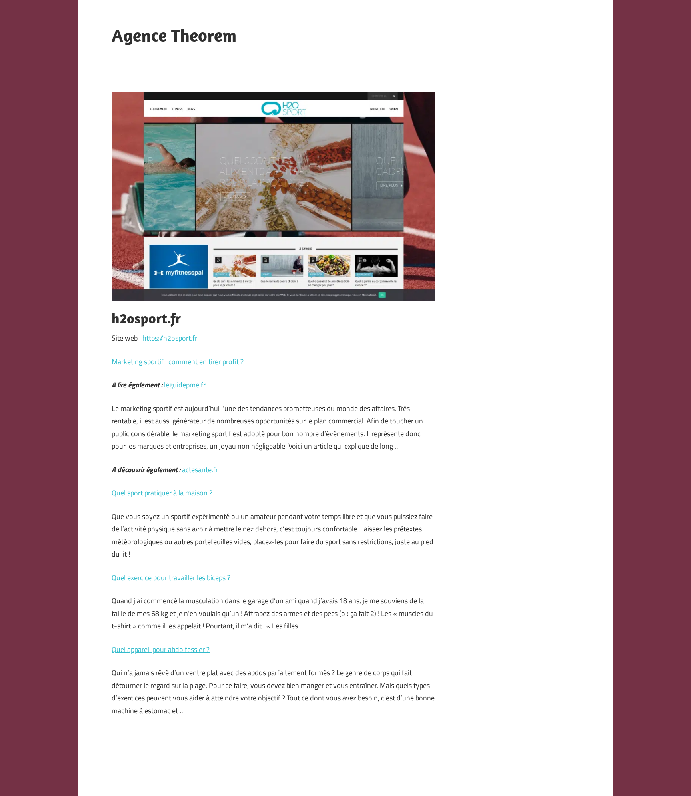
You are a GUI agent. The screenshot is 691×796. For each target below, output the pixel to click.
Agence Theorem (174, 35)
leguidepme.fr (185, 384)
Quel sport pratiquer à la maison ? (162, 492)
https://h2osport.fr (169, 338)
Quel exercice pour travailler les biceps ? (171, 577)
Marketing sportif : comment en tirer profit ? (178, 361)
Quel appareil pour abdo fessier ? (161, 649)
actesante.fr (200, 469)
